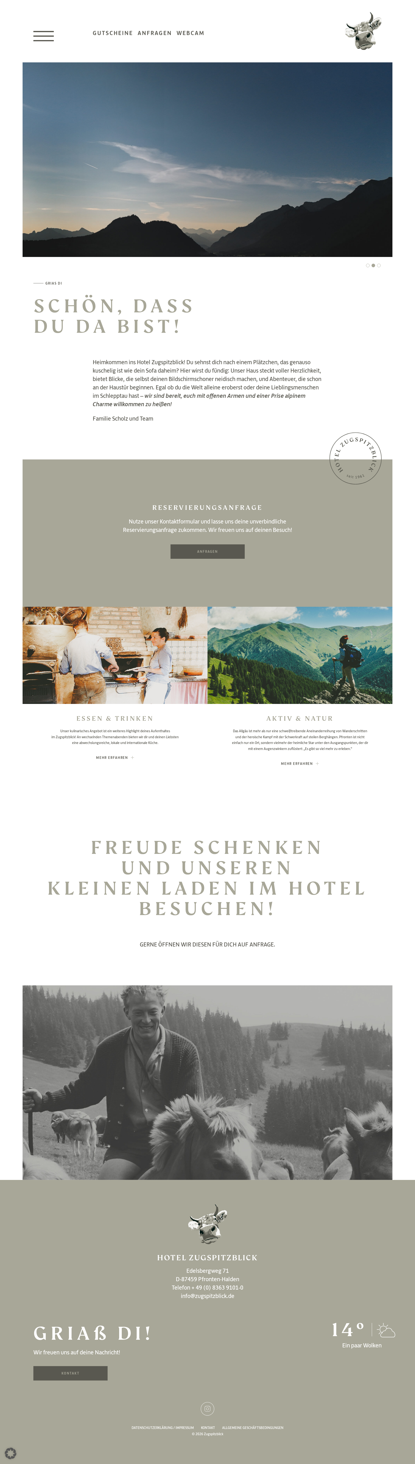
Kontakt (70, 1373)
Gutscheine (113, 33)
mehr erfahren (112, 758)
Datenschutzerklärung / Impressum (163, 1428)
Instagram (207, 1409)
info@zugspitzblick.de (207, 1295)
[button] (368, 265)
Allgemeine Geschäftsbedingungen (252, 1428)
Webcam (191, 33)
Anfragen (155, 33)
